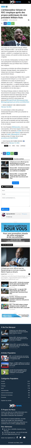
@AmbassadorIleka (22, 100)
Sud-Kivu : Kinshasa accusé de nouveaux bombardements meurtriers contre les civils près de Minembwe (19, 299)
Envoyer (6, 209)
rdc (11, 4)
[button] (3, 232)
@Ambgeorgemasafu (7, 102)
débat (13, 145)
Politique (7, 4)
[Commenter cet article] (16, 153)
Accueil (2, 4)
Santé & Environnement (5, 171)
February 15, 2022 (14, 143)
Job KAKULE (5, 20)
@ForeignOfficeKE (11, 100)
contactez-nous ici (20, 423)
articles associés (7, 159)
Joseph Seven (4, 274)
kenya (17, 145)
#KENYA (17, 132)
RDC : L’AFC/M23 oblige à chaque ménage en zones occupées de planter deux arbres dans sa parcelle (19, 306)
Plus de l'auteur (19, 159)
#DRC (20, 130)
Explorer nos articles (6, 400)
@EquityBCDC (15, 134)
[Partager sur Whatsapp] (13, 23)
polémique (23, 145)
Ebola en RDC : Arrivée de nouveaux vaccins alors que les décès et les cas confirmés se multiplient (19, 284)
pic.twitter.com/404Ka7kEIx (21, 102)
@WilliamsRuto (16, 127)
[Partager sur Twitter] (9, 23)
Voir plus (15, 183)
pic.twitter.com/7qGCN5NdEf (9, 138)
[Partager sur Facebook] (5, 23)
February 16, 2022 (6, 107)
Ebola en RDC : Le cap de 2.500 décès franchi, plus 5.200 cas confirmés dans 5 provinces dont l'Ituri (18, 291)
